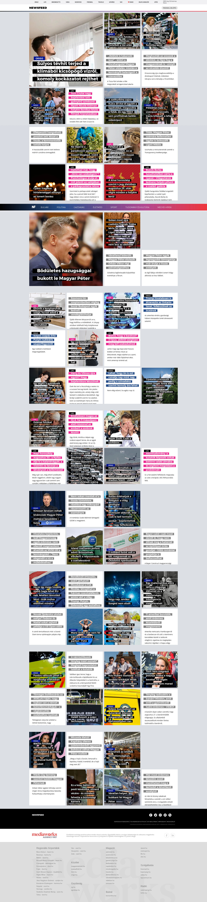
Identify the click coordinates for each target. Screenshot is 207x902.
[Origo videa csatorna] (165, 815)
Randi (131, 2)
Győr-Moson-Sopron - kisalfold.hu (49, 872)
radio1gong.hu (146, 890)
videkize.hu (110, 880)
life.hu (143, 854)
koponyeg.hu (145, 872)
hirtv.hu (74, 872)
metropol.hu (145, 851)
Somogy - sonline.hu (44, 889)
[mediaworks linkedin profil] (172, 835)
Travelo (101, 2)
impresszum (162, 821)
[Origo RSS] (169, 815)
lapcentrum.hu (146, 878)
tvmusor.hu (110, 883)
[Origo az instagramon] (160, 815)
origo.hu (74, 875)
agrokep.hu (75, 890)
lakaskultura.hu (111, 858)
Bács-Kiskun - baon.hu (45, 852)
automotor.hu (111, 855)
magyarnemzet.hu (78, 866)
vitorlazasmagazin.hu (114, 878)
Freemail (90, 2)
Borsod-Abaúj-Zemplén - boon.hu (49, 860)
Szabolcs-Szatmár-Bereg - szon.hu (49, 892)
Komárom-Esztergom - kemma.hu (49, 883)
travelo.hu (109, 872)
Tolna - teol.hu (41, 895)
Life (45, 2)
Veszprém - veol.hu (78, 851)
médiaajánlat (171, 821)
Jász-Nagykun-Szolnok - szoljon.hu (49, 880)
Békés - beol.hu (42, 858)
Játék (156, 2)
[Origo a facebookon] (150, 815)
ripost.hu (144, 848)
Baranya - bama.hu (43, 855)
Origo (36, 2)
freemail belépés (169, 8)
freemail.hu (145, 869)
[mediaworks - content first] (44, 835)
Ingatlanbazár (144, 2)
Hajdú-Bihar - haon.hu (44, 875)
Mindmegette (56, 2)
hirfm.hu (144, 893)
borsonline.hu (111, 896)
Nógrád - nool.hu (42, 886)
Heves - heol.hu (42, 878)
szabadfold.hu (76, 869)
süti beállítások (152, 821)
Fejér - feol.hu (41, 869)
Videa (67, 2)
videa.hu (144, 875)
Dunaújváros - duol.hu (44, 866)
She (121, 2)
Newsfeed (78, 2)
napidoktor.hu (111, 866)
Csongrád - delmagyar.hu (46, 863)
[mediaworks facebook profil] (166, 835)
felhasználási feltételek (138, 821)
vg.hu (73, 887)
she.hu (143, 857)
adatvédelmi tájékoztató (121, 821)
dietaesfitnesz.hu (112, 875)
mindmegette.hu (112, 869)
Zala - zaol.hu (76, 854)
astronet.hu (110, 852)
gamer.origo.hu (111, 860)
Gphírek (112, 2)
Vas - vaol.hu (76, 848)
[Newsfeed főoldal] (38, 815)
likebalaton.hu (111, 863)
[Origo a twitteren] (155, 815)
